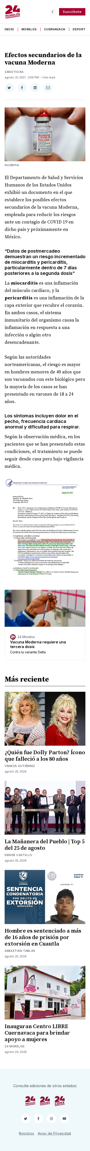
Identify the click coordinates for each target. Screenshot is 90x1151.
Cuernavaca (54, 29)
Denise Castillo (18, 855)
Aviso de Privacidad (54, 1133)
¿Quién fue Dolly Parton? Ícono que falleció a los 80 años (45, 756)
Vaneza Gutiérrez (20, 766)
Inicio (9, 29)
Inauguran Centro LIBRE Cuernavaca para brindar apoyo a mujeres (37, 1033)
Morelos (29, 29)
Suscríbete (72, 12)
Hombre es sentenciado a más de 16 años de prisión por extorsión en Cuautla (43, 937)
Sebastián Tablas (20, 950)
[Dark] (53, 11)
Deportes (81, 29)
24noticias (14, 72)
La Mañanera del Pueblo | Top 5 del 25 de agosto (44, 845)
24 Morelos (15, 1046)
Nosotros (26, 1133)
